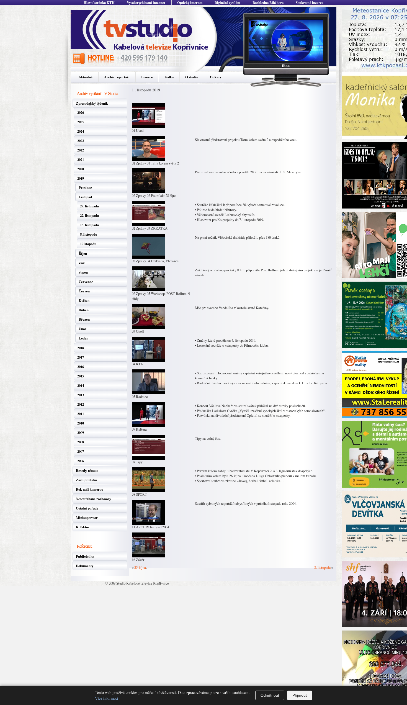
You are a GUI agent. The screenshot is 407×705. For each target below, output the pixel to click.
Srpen (83, 272)
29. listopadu (89, 206)
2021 (80, 159)
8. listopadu (88, 234)
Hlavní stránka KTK (99, 2)
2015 (80, 376)
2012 (80, 404)
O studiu (191, 76)
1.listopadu (88, 243)
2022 (80, 150)
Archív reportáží (117, 76)
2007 (80, 451)
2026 (80, 112)
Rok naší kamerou (89, 489)
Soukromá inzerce (309, 2)
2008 (80, 441)
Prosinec (85, 187)
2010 (80, 423)
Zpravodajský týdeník (92, 103)
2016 (80, 366)
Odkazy (215, 76)
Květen (84, 300)
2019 (80, 178)
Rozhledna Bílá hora (268, 2)
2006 (80, 460)
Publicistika (85, 556)
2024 (80, 131)
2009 (80, 432)
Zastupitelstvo (86, 479)
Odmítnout (270, 695)
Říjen (83, 253)
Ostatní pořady (87, 508)
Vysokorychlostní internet (146, 2)
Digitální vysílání (227, 2)
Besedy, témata (87, 470)
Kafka (169, 76)
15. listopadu (89, 224)
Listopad (85, 196)
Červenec (86, 281)
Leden (83, 338)
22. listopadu (89, 215)
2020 (80, 168)
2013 (80, 394)
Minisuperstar (87, 517)
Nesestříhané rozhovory (93, 498)
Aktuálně (85, 76)
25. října (140, 567)
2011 (80, 413)
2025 (80, 121)
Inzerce (147, 76)
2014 (80, 385)
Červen (84, 291)
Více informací (106, 698)
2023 (80, 140)
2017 (80, 357)
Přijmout (299, 695)
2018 (80, 347)
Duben (84, 309)
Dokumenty (84, 565)
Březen (84, 319)
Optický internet (189, 2)
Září (82, 262)
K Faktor (82, 526)
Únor (82, 328)
